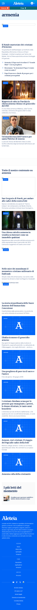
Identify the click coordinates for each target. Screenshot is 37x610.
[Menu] (6, 3)
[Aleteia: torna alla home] (18, 3)
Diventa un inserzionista (18, 597)
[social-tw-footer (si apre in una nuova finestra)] (20, 582)
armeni (5, 26)
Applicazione (18, 565)
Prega (22, 8)
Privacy (18, 604)
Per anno (18, 575)
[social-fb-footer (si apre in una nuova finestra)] (17, 582)
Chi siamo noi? (18, 591)
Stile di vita (19, 549)
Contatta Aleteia (18, 601)
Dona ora (3, 8)
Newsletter (18, 562)
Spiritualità (18, 552)
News (18, 547)
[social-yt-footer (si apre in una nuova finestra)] (13, 582)
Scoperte (18, 554)
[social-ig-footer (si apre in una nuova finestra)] (23, 582)
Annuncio (18, 567)
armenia (6, 118)
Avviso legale (18, 594)
